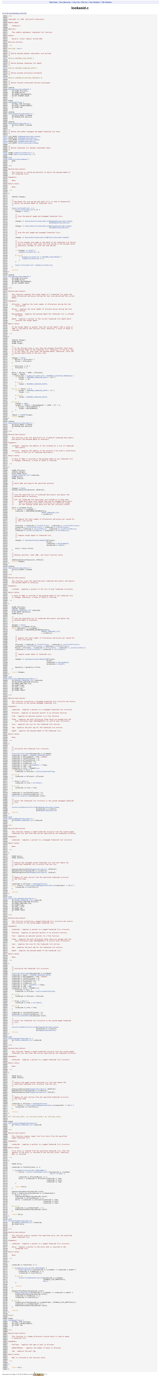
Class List (76, 2)
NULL (27, 770)
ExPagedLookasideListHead (28, 140)
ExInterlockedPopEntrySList (38, 1172)
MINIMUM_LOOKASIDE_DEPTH (38, 377)
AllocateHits (51, 648)
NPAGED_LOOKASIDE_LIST (50, 631)
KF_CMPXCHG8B (38, 1170)
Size (37, 768)
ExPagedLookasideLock (26, 141)
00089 (5, 159)
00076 (5, 138)
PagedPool (33, 985)
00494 (5, 819)
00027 (5, 58)
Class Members (94, 2)
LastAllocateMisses (68, 529)
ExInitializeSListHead (21, 753)
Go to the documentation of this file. (14, 13)
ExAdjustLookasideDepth (18, 159)
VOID (10, 157)
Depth (61, 545)
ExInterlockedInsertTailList (23, 807)
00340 (5, 568)
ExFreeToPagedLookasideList (19, 1221)
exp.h (19, 48)
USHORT (23, 415)
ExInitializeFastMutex (21, 1016)
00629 (5, 1038)
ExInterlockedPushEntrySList (30, 1278)
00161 (5, 276)
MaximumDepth (63, 543)
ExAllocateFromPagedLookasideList (40, 1105)
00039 (5, 78)
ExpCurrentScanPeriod (22, 154)
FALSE (26, 211)
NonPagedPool (34, 765)
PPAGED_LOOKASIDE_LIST (21, 475)
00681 (5, 1123)
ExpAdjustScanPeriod (22, 153)
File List (84, 2)
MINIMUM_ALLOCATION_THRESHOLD (59, 376)
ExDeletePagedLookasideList (19, 1038)
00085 (5, 153)
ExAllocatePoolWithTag (45, 771)
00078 (5, 141)
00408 (5, 679)
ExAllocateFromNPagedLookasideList (40, 885)
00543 (5, 898)
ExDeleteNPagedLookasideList (20, 819)
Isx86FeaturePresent (23, 1170)
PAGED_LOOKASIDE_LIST (50, 512)
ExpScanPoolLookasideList (18, 123)
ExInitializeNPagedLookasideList (21, 679)
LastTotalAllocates (71, 525)
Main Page (53, 2)
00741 (5, 1221)
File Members (107, 2)
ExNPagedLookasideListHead (29, 136)
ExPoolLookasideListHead (28, 143)
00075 (5, 136)
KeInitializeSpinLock (20, 796)
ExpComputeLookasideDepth (18, 89)
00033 (5, 68)
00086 (5, 154)
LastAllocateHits (77, 648)
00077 (5, 140)
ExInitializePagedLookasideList (21, 898)
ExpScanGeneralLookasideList (20, 114)
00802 (5, 1320)
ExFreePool (37, 783)
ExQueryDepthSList (26, 1270)
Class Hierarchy (65, 2)
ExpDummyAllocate (15, 102)
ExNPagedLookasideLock (27, 138)
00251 (5, 423)
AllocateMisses (41, 529)
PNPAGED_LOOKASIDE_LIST (21, 610)
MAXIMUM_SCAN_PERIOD (50, 257)
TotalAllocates (43, 525)
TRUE (26, 403)
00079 (5, 143)
